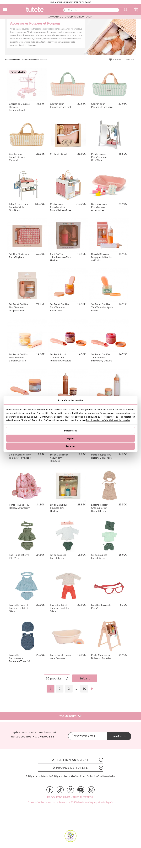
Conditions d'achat (106, 776)
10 (84, 688)
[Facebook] (49, 789)
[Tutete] (40, 10)
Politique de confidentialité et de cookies (108, 420)
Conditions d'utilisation (86, 776)
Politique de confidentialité (39, 776)
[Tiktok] (60, 789)
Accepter (70, 446)
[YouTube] (80, 789)
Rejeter (70, 438)
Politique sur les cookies (63, 776)
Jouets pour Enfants (12, 59)
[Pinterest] (70, 789)
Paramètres (70, 430)
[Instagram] (91, 789)
